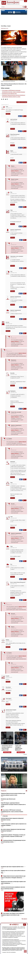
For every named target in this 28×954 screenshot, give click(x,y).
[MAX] (16, 924)
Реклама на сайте (18, 950)
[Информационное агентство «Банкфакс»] (10, 3)
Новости (3, 791)
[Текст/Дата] (26, 7)
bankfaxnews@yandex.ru (11, 929)
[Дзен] (14, 924)
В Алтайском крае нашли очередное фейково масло (12, 866)
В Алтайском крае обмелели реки (9, 93)
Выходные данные (6, 947)
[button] (7, 63)
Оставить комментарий (22, 102)
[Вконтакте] (12, 924)
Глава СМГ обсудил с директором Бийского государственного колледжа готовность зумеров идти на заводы (13, 804)
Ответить (8, 113)
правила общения (15, 170)
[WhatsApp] (7, 99)
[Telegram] (5, 99)
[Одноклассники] (3, 99)
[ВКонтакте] (2, 99)
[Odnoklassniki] (18, 924)
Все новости (24, 918)
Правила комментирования (10, 948)
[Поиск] (23, 7)
